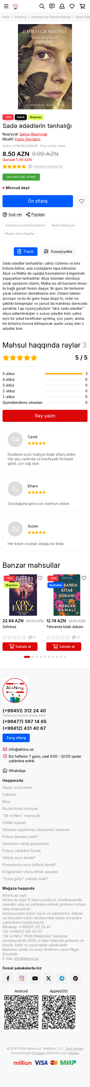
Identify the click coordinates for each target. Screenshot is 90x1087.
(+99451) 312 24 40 (24, 710)
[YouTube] (35, 978)
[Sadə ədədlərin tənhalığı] (45, 66)
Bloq (6, 801)
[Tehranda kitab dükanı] (67, 595)
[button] (27, 657)
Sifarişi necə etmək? (18, 858)
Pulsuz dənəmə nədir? (20, 836)
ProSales (38, 1053)
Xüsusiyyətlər (61, 251)
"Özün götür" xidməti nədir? (25, 879)
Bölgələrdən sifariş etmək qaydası (30, 872)
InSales (73, 1053)
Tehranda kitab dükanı (64, 627)
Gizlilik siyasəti (14, 822)
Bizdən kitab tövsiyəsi (20, 808)
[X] (48, 978)
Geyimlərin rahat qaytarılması (25, 843)
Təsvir (29, 251)
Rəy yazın (45, 415)
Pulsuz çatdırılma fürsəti (21, 850)
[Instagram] (21, 978)
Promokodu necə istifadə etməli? (29, 865)
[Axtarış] (42, 6)
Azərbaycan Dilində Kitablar (51, 17)
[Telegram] (62, 978)
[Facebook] (8, 978)
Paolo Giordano (27, 139)
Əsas (6, 17)
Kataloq (20, 17)
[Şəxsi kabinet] (62, 6)
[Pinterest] (75, 978)
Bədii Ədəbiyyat (63, 225)
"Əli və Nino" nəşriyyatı (21, 815)
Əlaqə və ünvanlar (17, 787)
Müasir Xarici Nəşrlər (19, 234)
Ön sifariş (38, 201)
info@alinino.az (21, 749)
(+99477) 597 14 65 (24, 721)
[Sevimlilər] (82, 201)
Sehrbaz (9, 627)
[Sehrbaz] (23, 595)
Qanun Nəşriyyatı (33, 134)
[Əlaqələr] (52, 6)
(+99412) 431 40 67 (24, 728)
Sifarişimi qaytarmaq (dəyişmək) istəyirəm (36, 829)
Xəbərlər (9, 794)
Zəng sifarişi (16, 738)
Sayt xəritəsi (75, 1048)
